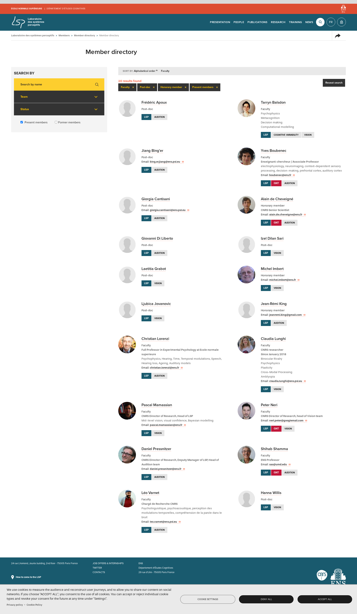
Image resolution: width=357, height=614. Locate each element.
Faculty (165, 71)
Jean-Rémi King (274, 304)
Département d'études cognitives (66, 8)
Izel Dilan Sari (272, 238)
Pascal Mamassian (156, 405)
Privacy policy (15, 604)
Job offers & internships (108, 563)
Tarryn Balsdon (273, 102)
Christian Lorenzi (155, 339)
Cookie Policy (34, 604)
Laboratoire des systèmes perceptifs (28, 22)
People (239, 22)
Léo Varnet (150, 493)
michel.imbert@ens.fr (282, 280)
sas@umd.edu (278, 464)
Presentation (220, 22)
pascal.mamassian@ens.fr (166, 425)
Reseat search (333, 82)
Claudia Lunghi (273, 339)
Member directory (84, 35)
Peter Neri (269, 405)
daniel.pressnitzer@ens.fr (165, 469)
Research (278, 22)
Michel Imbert (272, 269)
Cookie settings (207, 599)
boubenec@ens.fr (280, 175)
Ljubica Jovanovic (156, 304)
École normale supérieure (26, 8)
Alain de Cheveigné (277, 199)
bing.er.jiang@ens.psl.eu (165, 161)
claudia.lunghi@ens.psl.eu (285, 381)
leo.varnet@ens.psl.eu (163, 521)
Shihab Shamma (274, 449)
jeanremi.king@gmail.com (285, 314)
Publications (257, 22)
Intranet (341, 22)
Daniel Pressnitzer (156, 449)
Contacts (99, 572)
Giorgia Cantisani (155, 199)
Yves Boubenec (273, 150)
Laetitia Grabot (153, 269)
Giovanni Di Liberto (157, 238)
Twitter (97, 567)
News (309, 22)
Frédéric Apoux (154, 102)
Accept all (325, 599)
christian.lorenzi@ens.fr (164, 367)
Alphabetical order (146, 71)
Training (295, 22)
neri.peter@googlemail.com (286, 420)
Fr (331, 22)
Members (64, 35)
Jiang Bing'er (152, 150)
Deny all (266, 599)
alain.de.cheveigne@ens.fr (285, 214)
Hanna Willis (271, 493)
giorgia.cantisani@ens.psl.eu (168, 210)
